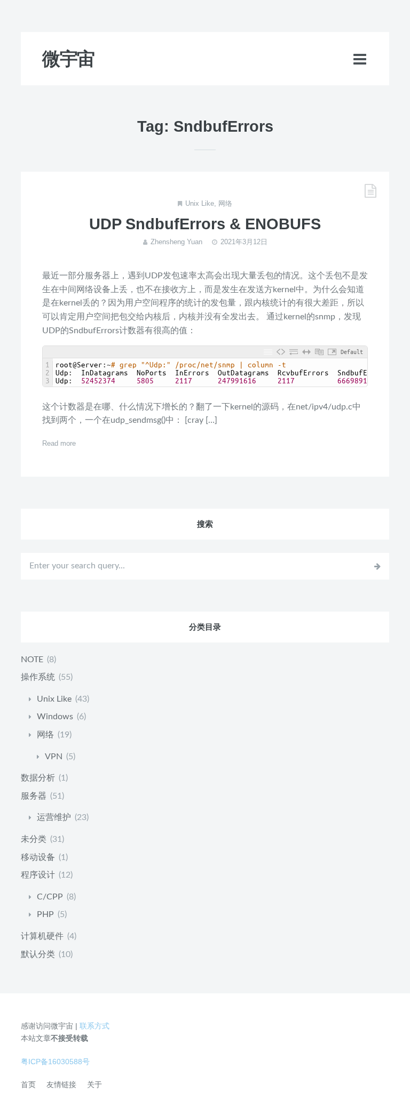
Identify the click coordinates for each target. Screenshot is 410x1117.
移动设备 (38, 857)
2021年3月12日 (243, 242)
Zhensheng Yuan (176, 242)
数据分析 (38, 778)
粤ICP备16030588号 (55, 1061)
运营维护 (54, 817)
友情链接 (61, 1084)
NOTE (32, 659)
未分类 (33, 839)
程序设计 (38, 875)
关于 (94, 1084)
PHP (45, 914)
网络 (225, 203)
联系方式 (94, 1026)
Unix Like (199, 203)
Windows (55, 716)
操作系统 (38, 677)
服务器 (33, 796)
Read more (59, 443)
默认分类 (38, 954)
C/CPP (50, 897)
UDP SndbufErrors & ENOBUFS (205, 223)
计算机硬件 (42, 936)
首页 (28, 1084)
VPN (53, 756)
